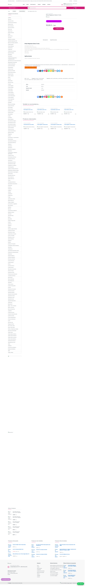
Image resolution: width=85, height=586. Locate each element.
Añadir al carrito (59, 28)
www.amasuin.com (72, 64)
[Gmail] (55, 71)
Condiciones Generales (40, 570)
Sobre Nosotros (33, 4)
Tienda (71, 0)
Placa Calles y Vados (11, 325)
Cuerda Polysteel (11, 97)
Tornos (9, 180)
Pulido (9, 34)
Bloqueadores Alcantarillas (12, 62)
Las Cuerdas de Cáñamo (54, 574)
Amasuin (42, 84)
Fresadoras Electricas (11, 158)
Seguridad (10, 282)
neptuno (34, 79)
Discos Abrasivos (11, 25)
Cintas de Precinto (11, 105)
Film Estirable (10, 107)
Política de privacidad (40, 572)
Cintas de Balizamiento (12, 317)
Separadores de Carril (11, 342)
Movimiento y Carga (11, 232)
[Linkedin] (42, 71)
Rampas (9, 242)
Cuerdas (14, 11)
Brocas (9, 77)
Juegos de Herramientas (12, 125)
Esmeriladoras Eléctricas (12, 157)
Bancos (9, 217)
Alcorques (9, 213)
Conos (9, 320)
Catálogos (44, 4)
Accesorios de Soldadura (12, 347)
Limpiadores (10, 193)
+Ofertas (9, 17)
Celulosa (9, 192)
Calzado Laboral (10, 44)
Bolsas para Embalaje (11, 104)
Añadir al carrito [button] (34, 114)
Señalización (10, 302)
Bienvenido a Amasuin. (11, 0)
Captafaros (10, 310)
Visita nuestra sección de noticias (30, 67)
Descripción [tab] (45, 39)
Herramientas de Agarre (12, 120)
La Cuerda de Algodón (53, 575)
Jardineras (10, 223)
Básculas (9, 208)
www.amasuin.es (58, 64)
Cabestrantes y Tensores (12, 233)
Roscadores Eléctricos (11, 175)
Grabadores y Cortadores (12, 165)
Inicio (24, 4)
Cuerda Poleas (10, 90)
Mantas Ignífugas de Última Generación (56, 565)
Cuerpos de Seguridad (11, 285)
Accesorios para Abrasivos (12, 22)
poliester (38, 79)
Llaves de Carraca (11, 129)
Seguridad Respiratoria (12, 300)
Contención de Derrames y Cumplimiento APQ (12, 58)
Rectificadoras (10, 173)
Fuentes (9, 222)
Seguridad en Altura (11, 295)
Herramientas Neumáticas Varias (13, 250)
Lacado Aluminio (11, 262)
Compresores (10, 248)
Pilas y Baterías (10, 205)
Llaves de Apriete (11, 127)
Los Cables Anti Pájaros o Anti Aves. (56, 569)
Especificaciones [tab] (53, 39)
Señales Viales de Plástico (12, 335)
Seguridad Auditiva (11, 292)
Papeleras (9, 225)
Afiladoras (9, 144)
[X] (40, 71)
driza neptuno (29, 79)
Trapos (9, 197)
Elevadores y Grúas (11, 237)
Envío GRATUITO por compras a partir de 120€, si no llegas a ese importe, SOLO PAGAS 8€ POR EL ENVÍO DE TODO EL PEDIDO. (34, 0)
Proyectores (10, 188)
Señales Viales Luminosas (12, 337)
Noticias (39, 4)
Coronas (9, 79)
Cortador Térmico (11, 155)
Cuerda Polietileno (11, 94)
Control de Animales (11, 65)
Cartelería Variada (11, 315)
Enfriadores (10, 54)
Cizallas (9, 115)
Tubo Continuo (10, 109)
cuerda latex (60, 78)
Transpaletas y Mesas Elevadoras (13, 245)
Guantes (9, 287)
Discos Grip (10, 29)
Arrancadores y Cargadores (12, 203)
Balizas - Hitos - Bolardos (12, 305)
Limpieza (9, 190)
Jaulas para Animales (11, 70)
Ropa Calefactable (11, 279)
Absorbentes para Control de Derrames (14, 60)
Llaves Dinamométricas (12, 130)
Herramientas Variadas (12, 124)
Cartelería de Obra (11, 312)
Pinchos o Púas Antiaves (54, 572)
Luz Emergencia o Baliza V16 (54, 568)
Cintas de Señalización (11, 319)
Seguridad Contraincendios (12, 294)
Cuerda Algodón (28, 123)
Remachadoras (10, 139)
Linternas (9, 187)
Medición (9, 207)
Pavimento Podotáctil (11, 257)
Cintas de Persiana (11, 260)
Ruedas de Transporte (11, 243)
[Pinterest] (47, 71)
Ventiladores (10, 56)
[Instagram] (44, 71)
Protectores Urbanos (11, 230)
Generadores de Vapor (11, 163)
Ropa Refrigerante (11, 280)
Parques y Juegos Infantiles (12, 228)
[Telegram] (60, 71)
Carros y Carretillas (11, 235)
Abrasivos (9, 19)
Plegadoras (10, 134)
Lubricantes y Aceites (11, 198)
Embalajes (10, 102)
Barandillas (10, 218)
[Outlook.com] (57, 71)
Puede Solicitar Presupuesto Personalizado (54, 21)
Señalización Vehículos (11, 340)
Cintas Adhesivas (11, 46)
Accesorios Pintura (11, 265)
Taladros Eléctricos (11, 178)
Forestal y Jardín (10, 112)
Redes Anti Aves (10, 74)
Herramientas (10, 114)
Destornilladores (11, 119)
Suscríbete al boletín (6, 579)
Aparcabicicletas (10, 215)
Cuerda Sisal (10, 100)
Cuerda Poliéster (22, 11)
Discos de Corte (10, 82)
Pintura (9, 264)
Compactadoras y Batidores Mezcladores (12, 153)
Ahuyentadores (10, 67)
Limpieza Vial (10, 195)
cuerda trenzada (71, 78)
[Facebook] (38, 71)
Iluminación (10, 185)
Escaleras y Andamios (11, 110)
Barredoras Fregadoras (12, 149)
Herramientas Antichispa (12, 140)
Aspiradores (10, 147)
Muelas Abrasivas (11, 32)
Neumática (10, 247)
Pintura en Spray (11, 270)
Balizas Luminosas (11, 307)
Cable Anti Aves (10, 69)
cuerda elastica (55, 78)
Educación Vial (10, 322)
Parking (9, 227)
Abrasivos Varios (10, 20)
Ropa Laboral (10, 277)
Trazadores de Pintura (11, 275)
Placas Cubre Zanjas (11, 327)
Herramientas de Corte (12, 122)
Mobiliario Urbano (11, 212)
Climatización (10, 47)
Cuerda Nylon (10, 89)
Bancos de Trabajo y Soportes (13, 42)
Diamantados (10, 80)
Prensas (9, 135)
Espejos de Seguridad (11, 220)
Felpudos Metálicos (11, 255)
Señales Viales (10, 332)
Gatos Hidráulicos (11, 238)
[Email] (53, 71)
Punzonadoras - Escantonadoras (13, 137)
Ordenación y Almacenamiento (13, 252)
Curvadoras (10, 117)
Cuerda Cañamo (10, 87)
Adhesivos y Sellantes (11, 39)
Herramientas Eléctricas (12, 142)
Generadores (10, 160)
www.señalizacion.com (28, 65)
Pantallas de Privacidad (12, 289)
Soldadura (10, 345)
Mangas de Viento (11, 324)
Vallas (9, 343)
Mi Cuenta (75, 0)
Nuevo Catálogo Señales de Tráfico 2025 (56, 566)
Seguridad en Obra (11, 297)
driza (25, 79)
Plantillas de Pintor (11, 272)
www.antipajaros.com (36, 65)
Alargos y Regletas (11, 202)
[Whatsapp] (49, 71)
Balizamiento (10, 304)
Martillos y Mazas (11, 132)
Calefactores (10, 49)
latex (32, 79)
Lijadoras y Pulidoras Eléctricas (13, 168)
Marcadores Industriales (12, 269)
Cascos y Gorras (10, 284)
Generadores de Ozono (12, 162)
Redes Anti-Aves (52, 571)
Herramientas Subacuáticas (12, 183)
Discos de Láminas (11, 27)
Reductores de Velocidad (12, 330)
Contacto (48, 4)
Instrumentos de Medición (12, 210)
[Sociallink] (8, 576)
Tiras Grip (9, 37)
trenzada (41, 79)
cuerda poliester (65, 78)
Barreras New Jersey (11, 309)
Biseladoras (10, 150)
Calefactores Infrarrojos (12, 51)
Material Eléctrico (11, 200)
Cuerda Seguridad (11, 99)
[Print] (62, 71)
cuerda (51, 78)
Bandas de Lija (10, 24)
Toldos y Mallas (10, 352)
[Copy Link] (51, 71)
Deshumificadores (11, 52)
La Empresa (39, 569)
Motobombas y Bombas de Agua (13, 170)
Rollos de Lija (10, 35)
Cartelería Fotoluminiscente (12, 314)
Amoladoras (10, 145)
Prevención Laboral (11, 290)
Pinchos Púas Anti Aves (12, 72)
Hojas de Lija (10, 30)
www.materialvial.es (64, 64)
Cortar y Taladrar (11, 75)
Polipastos (9, 240)
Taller (9, 350)
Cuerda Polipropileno (11, 95)
